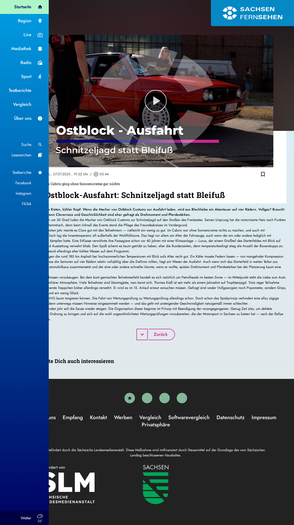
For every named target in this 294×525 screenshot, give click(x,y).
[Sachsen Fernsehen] (252, 13)
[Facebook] (147, 398)
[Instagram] (164, 398)
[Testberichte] (129, 398)
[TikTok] (182, 398)
